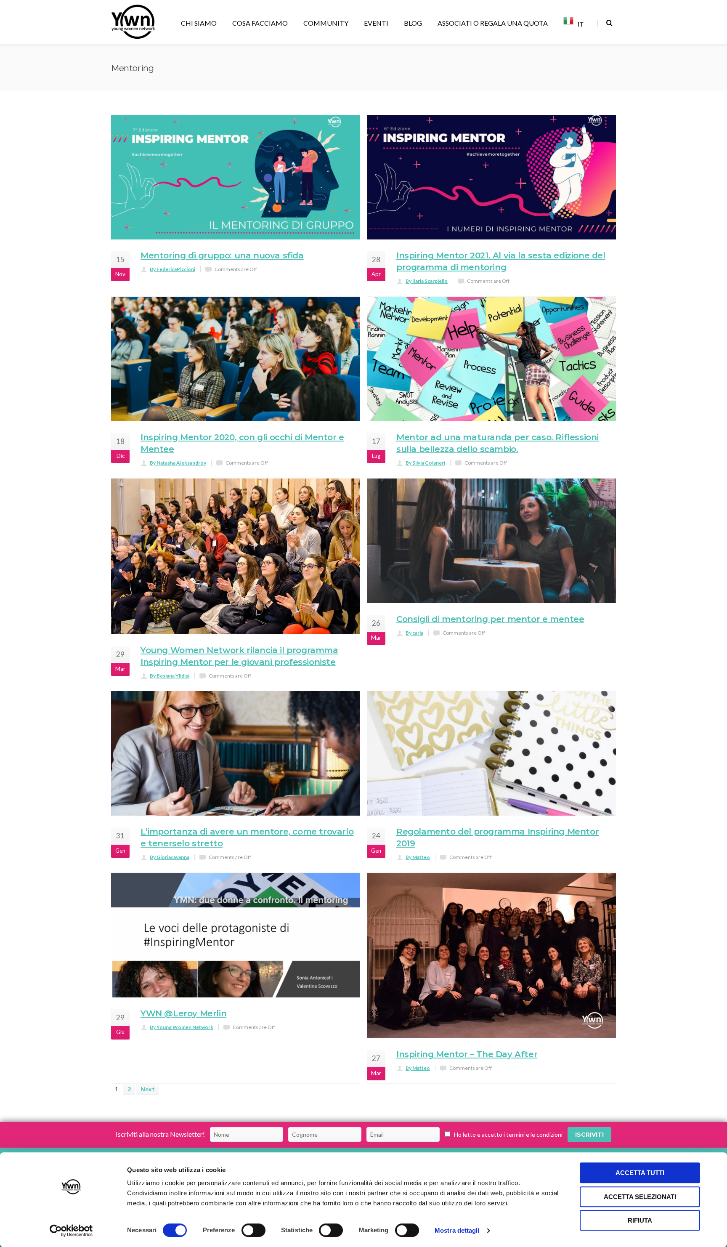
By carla (414, 633)
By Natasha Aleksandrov (178, 463)
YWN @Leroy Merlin (183, 1013)
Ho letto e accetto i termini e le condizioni (508, 1134)
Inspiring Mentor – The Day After (466, 1054)
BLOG (413, 23)
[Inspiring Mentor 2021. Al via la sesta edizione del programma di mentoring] (491, 177)
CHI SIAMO (199, 23)
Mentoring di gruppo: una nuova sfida (222, 255)
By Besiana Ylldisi (169, 676)
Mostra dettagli (457, 1230)
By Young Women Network (181, 1027)
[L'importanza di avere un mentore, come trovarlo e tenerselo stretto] (235, 753)
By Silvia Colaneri (425, 463)
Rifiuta (640, 1220)
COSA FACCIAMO (260, 23)
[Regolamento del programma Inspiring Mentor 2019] (491, 753)
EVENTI (376, 23)
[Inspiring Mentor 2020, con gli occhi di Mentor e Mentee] (235, 359)
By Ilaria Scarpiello (427, 281)
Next (148, 1089)
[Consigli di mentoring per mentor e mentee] (491, 541)
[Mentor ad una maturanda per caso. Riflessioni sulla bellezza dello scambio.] (491, 359)
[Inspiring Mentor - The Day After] (491, 955)
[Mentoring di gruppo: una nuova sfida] (235, 177)
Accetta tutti (640, 1172)
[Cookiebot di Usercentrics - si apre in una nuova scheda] (71, 1230)
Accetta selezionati (640, 1196)
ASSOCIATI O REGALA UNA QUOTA (493, 23)
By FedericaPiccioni (172, 269)
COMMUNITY (325, 23)
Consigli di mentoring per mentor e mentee (490, 619)
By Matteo (418, 857)
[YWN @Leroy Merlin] (235, 935)
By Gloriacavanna (169, 857)
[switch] (253, 1230)
